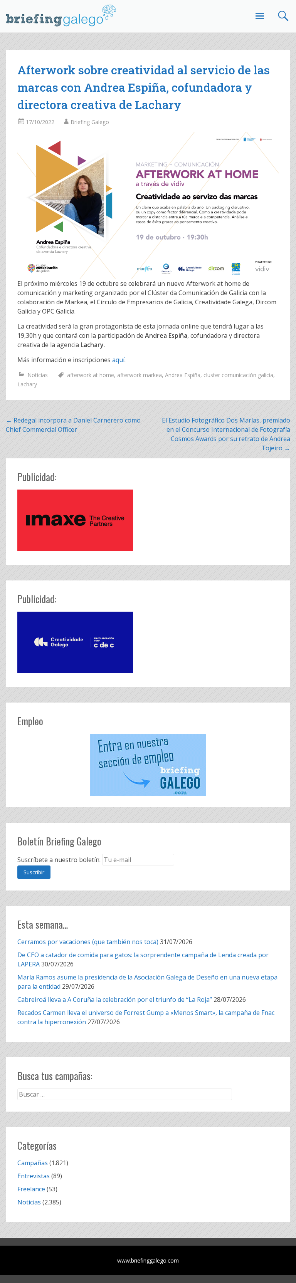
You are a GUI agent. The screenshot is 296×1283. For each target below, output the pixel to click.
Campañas (32, 1163)
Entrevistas (33, 1176)
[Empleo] (147, 765)
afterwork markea (139, 375)
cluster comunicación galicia (238, 375)
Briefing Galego (90, 122)
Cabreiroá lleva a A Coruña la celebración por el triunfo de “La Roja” (114, 999)
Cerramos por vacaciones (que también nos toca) (87, 942)
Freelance (31, 1189)
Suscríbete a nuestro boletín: (59, 859)
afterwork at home (90, 375)
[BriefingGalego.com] (61, 15)
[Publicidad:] (75, 549)
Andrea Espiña (182, 375)
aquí (118, 360)
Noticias (37, 375)
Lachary (27, 384)
